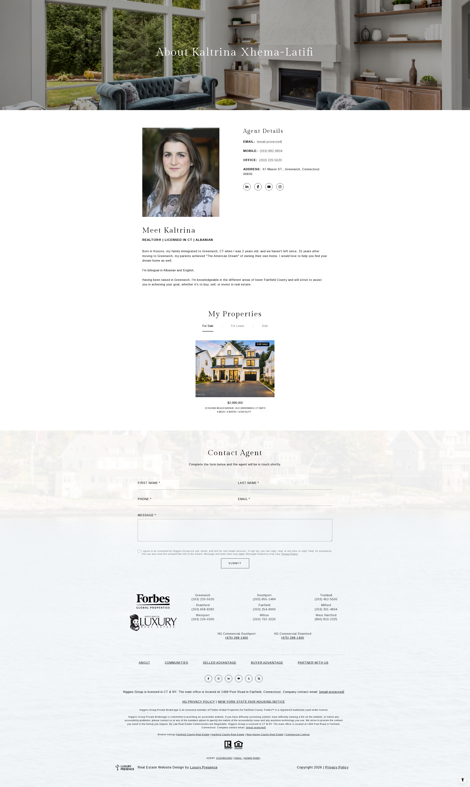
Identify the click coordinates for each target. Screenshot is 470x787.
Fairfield (264, 605)
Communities (176, 662)
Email (243, 499)
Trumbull (326, 595)
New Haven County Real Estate (265, 734)
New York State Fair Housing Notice (251, 701)
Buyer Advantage (267, 662)
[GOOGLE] (259, 678)
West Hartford (326, 615)
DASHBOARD (224, 758)
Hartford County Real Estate (228, 734)
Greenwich (202, 595)
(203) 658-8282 (202, 609)
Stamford (203, 605)
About (144, 662)
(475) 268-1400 (236, 637)
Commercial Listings (297, 734)
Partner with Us (313, 662)
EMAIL (238, 758)
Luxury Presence (204, 767)
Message (146, 515)
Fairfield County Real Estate (192, 734)
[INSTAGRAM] (280, 186)
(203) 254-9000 (264, 609)
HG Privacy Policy (198, 701)
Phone (143, 499)
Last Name (247, 482)
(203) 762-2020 (264, 619)
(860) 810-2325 (326, 619)
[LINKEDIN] (247, 186)
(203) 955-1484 (264, 599)
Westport (203, 615)
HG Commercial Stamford (292, 633)
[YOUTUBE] (269, 186)
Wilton (264, 615)
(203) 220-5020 (270, 160)
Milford (326, 605)
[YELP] (248, 678)
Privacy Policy (289, 554)
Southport (264, 595)
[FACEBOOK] (258, 186)
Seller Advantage (219, 662)
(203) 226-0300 (202, 619)
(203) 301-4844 (326, 609)
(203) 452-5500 (326, 599)
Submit (235, 563)
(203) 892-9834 (271, 150)
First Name (148, 482)
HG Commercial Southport (237, 633)
